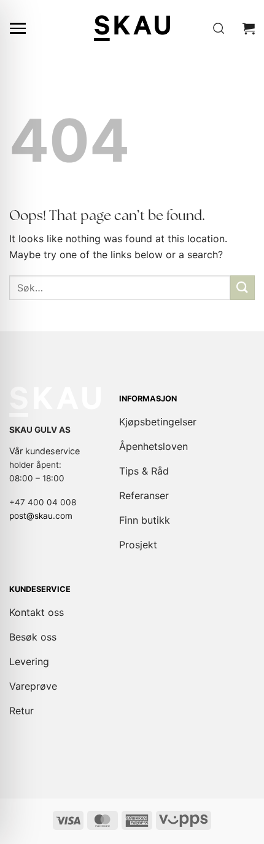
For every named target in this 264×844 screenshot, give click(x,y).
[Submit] (242, 287)
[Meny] (17, 28)
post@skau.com (40, 516)
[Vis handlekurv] (249, 28)
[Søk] (218, 28)
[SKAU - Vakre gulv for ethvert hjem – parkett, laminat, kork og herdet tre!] (132, 28)
